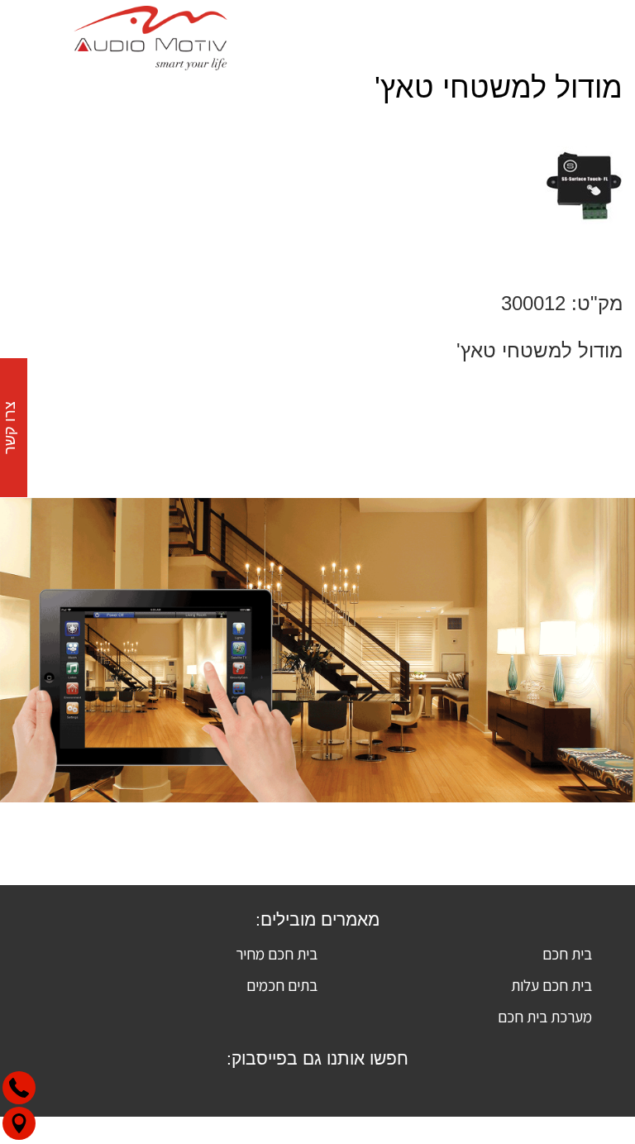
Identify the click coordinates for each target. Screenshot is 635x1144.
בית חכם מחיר (277, 954)
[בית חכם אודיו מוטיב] (150, 35)
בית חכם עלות (551, 985)
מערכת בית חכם (545, 1017)
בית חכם (567, 954)
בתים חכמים (282, 985)
